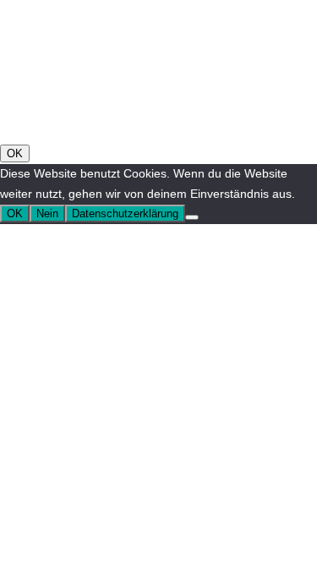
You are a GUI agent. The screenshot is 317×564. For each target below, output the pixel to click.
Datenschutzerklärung (125, 213)
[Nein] (192, 217)
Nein (47, 213)
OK (15, 153)
